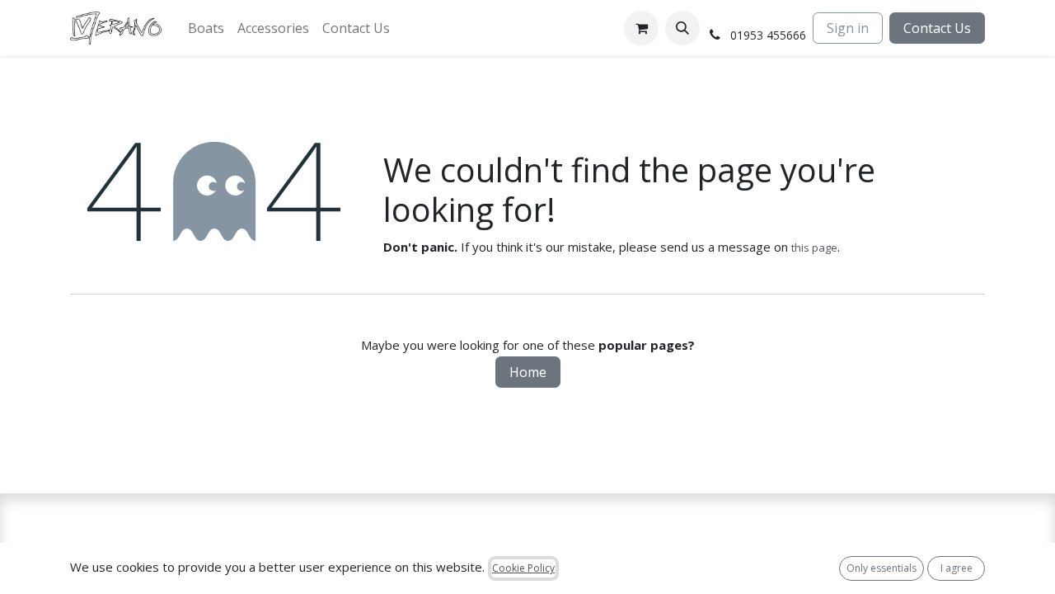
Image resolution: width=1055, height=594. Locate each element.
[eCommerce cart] (641, 28)
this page (814, 247)
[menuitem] (206, 28)
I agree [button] (956, 568)
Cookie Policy (523, 568)
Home (527, 372)
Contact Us (937, 28)
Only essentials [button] (881, 568)
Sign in (848, 28)
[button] (682, 28)
